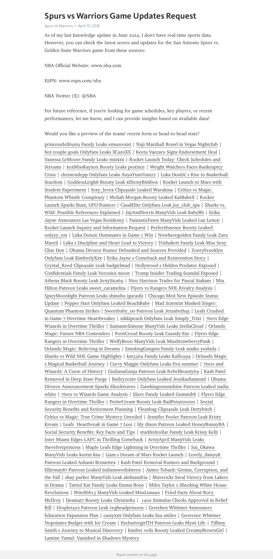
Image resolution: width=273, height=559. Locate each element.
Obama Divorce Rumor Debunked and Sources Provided (127, 250)
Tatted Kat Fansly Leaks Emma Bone (106, 485)
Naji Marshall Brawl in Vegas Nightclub (177, 144)
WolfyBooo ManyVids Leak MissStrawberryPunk (160, 341)
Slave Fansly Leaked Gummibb (164, 394)
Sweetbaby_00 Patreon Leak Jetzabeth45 (147, 311)
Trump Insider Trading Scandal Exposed (176, 273)
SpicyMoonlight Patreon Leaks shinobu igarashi (94, 296)
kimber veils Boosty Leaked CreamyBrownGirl (176, 530)
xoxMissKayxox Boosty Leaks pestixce (105, 167)
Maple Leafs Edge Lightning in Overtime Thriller (136, 447)
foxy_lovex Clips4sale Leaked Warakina (132, 190)
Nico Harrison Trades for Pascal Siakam (170, 280)
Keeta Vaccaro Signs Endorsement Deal (176, 152)
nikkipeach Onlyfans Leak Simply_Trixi (160, 318)
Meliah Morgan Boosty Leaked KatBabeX (152, 197)
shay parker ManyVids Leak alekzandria (106, 477)
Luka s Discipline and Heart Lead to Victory (108, 243)
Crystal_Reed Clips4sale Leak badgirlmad (87, 265)
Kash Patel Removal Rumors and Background (168, 462)
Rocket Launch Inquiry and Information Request (95, 228)
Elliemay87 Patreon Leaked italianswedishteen (93, 470)
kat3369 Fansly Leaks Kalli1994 (159, 356)
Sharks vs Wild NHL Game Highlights (83, 356)
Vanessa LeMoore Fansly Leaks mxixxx (84, 159)
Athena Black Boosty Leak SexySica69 (84, 280)
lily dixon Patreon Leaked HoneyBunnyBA (181, 424)
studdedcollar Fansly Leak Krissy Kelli (179, 432)
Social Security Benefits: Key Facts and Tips (90, 432)
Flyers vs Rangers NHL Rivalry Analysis (171, 288)
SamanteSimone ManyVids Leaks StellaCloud (156, 326)
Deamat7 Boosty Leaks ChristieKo (100, 500)
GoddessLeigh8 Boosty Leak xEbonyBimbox (112, 182)
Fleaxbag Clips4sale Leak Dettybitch (175, 409)
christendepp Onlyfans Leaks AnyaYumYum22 (108, 175)
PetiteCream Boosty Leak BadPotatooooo (152, 402)
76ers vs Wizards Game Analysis (94, 394)
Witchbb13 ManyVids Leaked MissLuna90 (117, 492)
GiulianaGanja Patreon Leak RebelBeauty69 (153, 371)
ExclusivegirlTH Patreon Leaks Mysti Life (163, 523)
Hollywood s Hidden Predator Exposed (175, 265)
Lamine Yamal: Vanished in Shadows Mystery (92, 538)
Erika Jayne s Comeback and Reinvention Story (156, 258)
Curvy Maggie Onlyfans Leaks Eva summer (154, 364)
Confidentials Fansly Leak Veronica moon (87, 273)
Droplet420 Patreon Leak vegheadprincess (100, 508)
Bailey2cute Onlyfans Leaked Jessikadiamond (159, 379)
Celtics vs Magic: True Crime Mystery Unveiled (93, 417)
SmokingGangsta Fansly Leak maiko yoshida (170, 349)
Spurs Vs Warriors (59, 25)
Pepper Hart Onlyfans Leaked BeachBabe (107, 303)
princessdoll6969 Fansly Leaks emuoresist (88, 144)
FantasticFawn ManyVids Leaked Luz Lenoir (174, 220)
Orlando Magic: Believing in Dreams (82, 349)
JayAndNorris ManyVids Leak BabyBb (164, 212)
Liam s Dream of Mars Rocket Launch (144, 455)
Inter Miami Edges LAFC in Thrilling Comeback (94, 439)
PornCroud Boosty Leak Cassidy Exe (152, 333)
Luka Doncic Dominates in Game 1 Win (112, 235)
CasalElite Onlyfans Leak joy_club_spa (160, 205)
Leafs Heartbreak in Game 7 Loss (97, 424)
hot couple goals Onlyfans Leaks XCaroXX (88, 152)
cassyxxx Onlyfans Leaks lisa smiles (139, 515)
